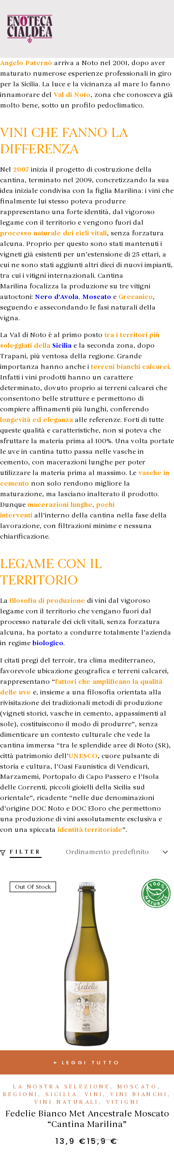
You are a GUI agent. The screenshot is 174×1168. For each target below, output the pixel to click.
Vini (94, 1094)
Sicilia (61, 1094)
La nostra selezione (62, 1087)
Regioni (21, 1094)
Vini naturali (66, 1102)
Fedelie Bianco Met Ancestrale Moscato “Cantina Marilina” (87, 1118)
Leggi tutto (91, 1062)
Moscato (137, 1087)
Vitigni (123, 1102)
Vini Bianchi (139, 1094)
